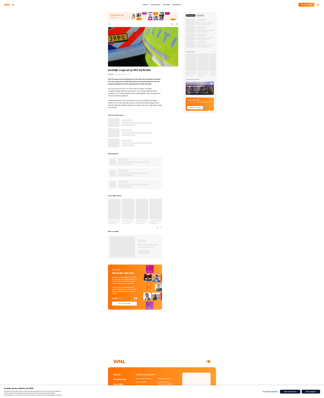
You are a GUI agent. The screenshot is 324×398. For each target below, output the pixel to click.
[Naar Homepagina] (9, 5)
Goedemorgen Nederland (144, 379)
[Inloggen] (318, 4)
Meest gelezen (191, 15)
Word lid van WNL (306, 4)
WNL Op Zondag (141, 382)
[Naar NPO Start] (208, 361)
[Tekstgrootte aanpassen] (172, 24)
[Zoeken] (295, 4)
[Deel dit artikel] (176, 24)
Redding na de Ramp (164, 379)
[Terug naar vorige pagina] (109, 24)
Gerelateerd (200, 15)
